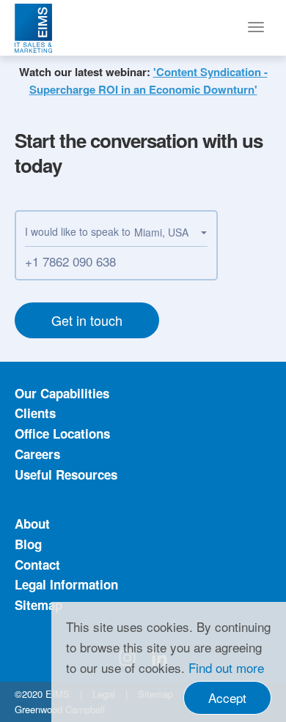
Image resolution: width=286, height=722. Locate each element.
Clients (35, 413)
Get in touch (86, 320)
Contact (37, 564)
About (32, 523)
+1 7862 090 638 (70, 261)
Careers (37, 454)
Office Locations (62, 433)
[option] (143, 81)
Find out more (226, 667)
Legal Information (66, 584)
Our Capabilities (62, 393)
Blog (28, 544)
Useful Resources (66, 474)
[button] (170, 232)
